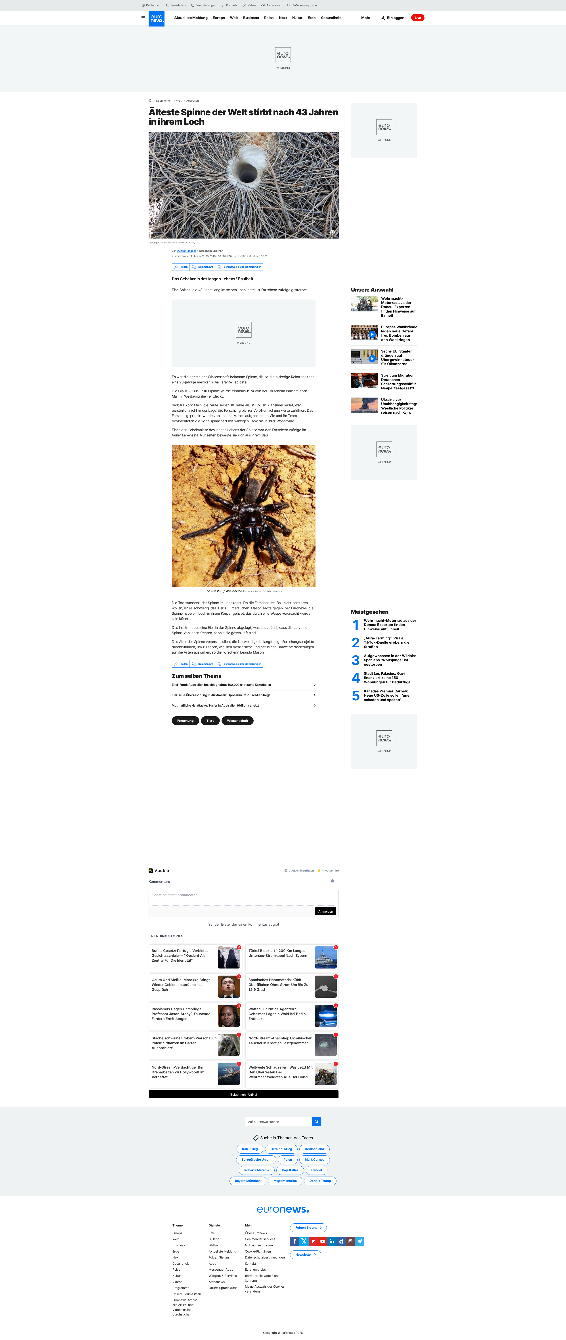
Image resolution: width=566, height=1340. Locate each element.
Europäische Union (256, 1160)
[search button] (288, 5)
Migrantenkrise (285, 1181)
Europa (219, 17)
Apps (212, 1263)
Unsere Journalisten (186, 1294)
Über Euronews (256, 1233)
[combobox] (311, 5)
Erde (312, 17)
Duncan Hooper (186, 250)
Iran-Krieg (250, 1149)
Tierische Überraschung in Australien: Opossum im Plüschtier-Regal (221, 695)
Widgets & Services (223, 1275)
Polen (287, 1160)
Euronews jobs (255, 1270)
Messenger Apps (221, 1270)
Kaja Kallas (290, 1170)
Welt (234, 17)
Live (418, 17)
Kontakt (250, 1263)
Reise (269, 17)
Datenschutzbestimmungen (265, 1257)
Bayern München (248, 1181)
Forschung (185, 720)
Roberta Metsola (256, 1170)
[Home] (150, 100)
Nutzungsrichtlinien (259, 1245)
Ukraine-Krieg (281, 1149)
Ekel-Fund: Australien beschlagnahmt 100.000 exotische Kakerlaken (221, 684)
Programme (180, 1288)
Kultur (297, 17)
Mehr (249, 1225)
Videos (177, 1282)
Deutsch (151, 5)
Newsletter (304, 1255)
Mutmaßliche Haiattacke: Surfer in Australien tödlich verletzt (215, 705)
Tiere (210, 720)
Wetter (213, 1245)
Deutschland (314, 1149)
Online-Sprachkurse (223, 1288)
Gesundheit (331, 17)
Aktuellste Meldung (190, 17)
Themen (178, 1225)
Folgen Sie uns (219, 1257)
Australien (192, 100)
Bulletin (214, 1239)
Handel (316, 1170)
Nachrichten (163, 100)
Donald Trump (320, 1181)
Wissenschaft (237, 720)
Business (251, 17)
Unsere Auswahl (372, 289)
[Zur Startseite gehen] (156, 19)
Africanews (217, 1282)
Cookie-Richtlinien (258, 1251)
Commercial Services (260, 1239)
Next (283, 17)
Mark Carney (314, 1160)
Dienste (214, 1225)
